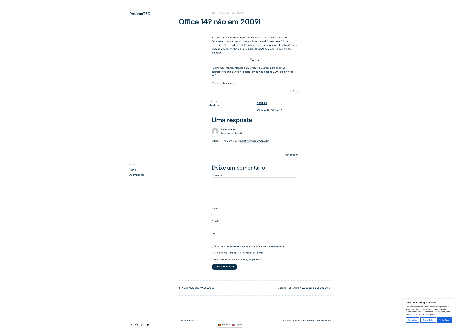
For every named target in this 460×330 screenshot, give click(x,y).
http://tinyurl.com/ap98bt (254, 140)
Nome (215, 208)
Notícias (262, 102)
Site (213, 233)
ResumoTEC (139, 13)
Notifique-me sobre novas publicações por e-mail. (238, 259)
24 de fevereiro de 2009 (231, 133)
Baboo (295, 91)
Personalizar (412, 320)
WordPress (300, 320)
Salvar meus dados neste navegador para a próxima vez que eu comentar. (249, 246)
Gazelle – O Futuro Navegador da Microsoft (303, 287)
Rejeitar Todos (428, 320)
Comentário (218, 175)
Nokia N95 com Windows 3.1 (198, 287)
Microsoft (263, 110)
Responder (291, 154)
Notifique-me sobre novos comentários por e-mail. (239, 252)
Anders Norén (324, 320)
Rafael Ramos (228, 129)
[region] (428, 312)
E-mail (215, 221)
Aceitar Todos (444, 320)
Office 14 (276, 110)
